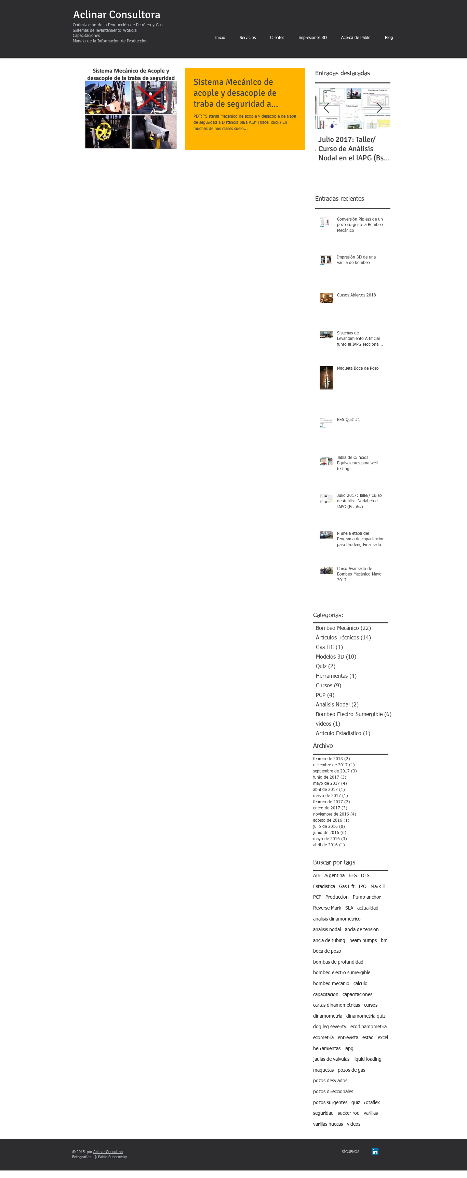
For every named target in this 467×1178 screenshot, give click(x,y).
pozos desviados (330, 1080)
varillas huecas (328, 1124)
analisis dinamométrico (337, 919)
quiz (355, 1102)
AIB (316, 875)
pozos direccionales (333, 1091)
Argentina (334, 875)
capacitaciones (357, 994)
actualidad (367, 908)
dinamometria (327, 1016)
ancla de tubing (329, 940)
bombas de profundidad (338, 962)
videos (353, 1124)
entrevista (348, 1037)
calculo (360, 983)
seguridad (323, 1113)
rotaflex (372, 1102)
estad (368, 1037)
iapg (349, 1048)
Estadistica (324, 886)
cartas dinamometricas (336, 1005)
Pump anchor (367, 897)
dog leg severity (329, 1026)
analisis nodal (327, 929)
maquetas (323, 1070)
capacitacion (325, 994)
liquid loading (367, 1059)
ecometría (323, 1037)
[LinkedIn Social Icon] (375, 1151)
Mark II (378, 886)
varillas (371, 1113)
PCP (317, 897)
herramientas (327, 1048)
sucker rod (349, 1113)
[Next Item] (379, 108)
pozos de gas (351, 1070)
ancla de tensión (362, 929)
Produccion (337, 897)
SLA (349, 908)
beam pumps (363, 940)
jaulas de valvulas (331, 1059)
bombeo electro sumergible (341, 972)
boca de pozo (327, 951)
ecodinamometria (368, 1026)
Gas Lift (347, 886)
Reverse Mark (327, 908)
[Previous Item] (326, 108)
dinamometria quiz (365, 1016)
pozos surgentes (330, 1102)
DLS (365, 875)
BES (353, 875)
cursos (370, 1005)
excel (383, 1037)
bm (384, 940)
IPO (362, 886)
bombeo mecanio (331, 983)
